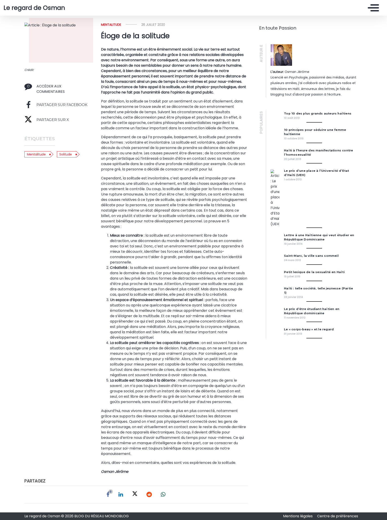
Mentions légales (298, 516)
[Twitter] (135, 494)
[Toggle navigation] (372, 7)
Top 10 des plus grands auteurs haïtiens (317, 113)
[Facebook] (108, 494)
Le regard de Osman (34, 8)
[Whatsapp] (163, 494)
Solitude (65, 154)
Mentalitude (36, 154)
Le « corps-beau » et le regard (309, 329)
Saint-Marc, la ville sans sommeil (311, 255)
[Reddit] (149, 494)
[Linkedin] (120, 494)
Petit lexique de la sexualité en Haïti (314, 272)
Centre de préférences (337, 516)
